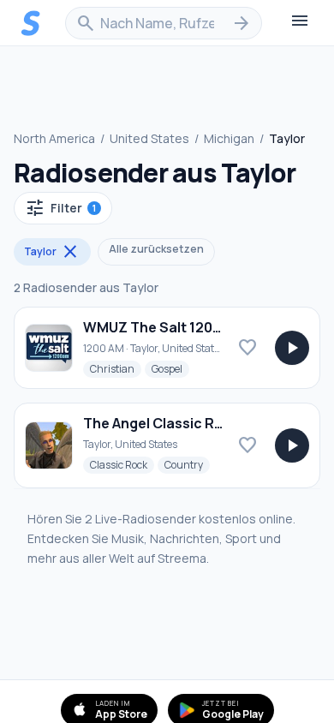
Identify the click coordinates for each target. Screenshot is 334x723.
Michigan (229, 138)
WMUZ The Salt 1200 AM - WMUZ (191, 327)
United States (149, 138)
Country (187, 464)
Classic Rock (122, 464)
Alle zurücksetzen (156, 249)
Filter (60, 208)
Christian (115, 368)
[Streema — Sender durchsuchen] (31, 23)
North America (54, 138)
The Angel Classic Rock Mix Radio (195, 423)
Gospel (170, 368)
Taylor (52, 252)
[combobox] (163, 23)
